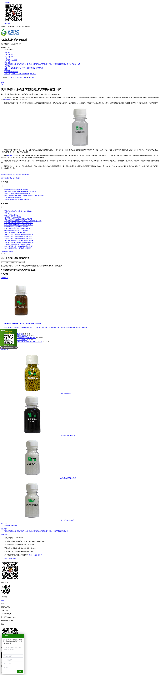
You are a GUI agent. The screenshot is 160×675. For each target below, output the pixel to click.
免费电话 (10, 251)
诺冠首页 (7, 52)
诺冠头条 (7, 74)
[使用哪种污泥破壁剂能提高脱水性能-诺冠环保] (80, 147)
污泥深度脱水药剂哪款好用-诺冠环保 (16, 190)
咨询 (2, 600)
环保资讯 (20, 74)
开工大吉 (7, 213)
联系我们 (40, 68)
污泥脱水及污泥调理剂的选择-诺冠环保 (17, 193)
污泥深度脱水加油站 (11, 72)
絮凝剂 (14, 60)
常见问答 (26, 74)
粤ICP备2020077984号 (36, 555)
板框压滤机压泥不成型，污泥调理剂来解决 (18, 225)
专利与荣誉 (27, 68)
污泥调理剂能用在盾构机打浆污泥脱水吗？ (18, 223)
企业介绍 (7, 68)
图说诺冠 (14, 68)
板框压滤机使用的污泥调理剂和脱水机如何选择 (20, 338)
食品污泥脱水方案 (23, 64)
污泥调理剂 (8, 60)
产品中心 (7, 58)
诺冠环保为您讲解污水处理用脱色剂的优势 (18, 219)
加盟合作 (34, 68)
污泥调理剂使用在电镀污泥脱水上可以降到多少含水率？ (22, 221)
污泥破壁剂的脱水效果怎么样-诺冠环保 (17, 244)
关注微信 (7, 2)
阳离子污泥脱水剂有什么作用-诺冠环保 (17, 228)
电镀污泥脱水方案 (74, 64)
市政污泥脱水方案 (10, 64)
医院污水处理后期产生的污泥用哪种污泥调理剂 (22, 323)
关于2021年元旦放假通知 (12, 217)
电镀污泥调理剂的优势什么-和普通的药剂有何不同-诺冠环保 (24, 195)
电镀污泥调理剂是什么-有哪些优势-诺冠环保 (19, 246)
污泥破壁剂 (7, 99)
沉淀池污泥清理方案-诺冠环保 (10, 178)
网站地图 (7, 23)
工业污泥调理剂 (9, 54)
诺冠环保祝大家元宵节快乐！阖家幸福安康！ (19, 211)
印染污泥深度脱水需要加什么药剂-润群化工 (15, 174)
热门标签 (13, 558)
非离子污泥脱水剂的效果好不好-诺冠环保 (18, 238)
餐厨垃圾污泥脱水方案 (36, 64)
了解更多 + (4, 278)
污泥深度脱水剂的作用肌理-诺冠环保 (16, 227)
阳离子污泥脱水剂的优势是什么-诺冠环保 (18, 236)
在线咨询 (4, 251)
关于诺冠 (7, 66)
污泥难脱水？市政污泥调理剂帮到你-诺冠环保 (19, 242)
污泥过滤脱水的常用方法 (12, 197)
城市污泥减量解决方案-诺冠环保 (15, 232)
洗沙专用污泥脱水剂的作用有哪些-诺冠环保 (18, 240)
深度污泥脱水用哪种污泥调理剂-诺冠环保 (18, 248)
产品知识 (33, 74)
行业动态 (14, 74)
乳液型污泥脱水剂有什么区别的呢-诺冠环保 (18, 234)
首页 (11, 77)
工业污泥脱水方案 (50, 64)
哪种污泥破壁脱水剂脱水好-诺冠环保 (16, 230)
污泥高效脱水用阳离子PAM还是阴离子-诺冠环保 (21, 191)
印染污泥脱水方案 (62, 64)
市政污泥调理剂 (9, 56)
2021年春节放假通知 (11, 215)
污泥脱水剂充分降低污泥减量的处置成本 (17, 199)
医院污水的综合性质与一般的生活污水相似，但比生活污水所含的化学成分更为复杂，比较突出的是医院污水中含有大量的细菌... (46, 327)
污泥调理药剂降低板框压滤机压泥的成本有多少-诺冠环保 (23, 342)
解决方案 (7, 62)
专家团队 (20, 68)
